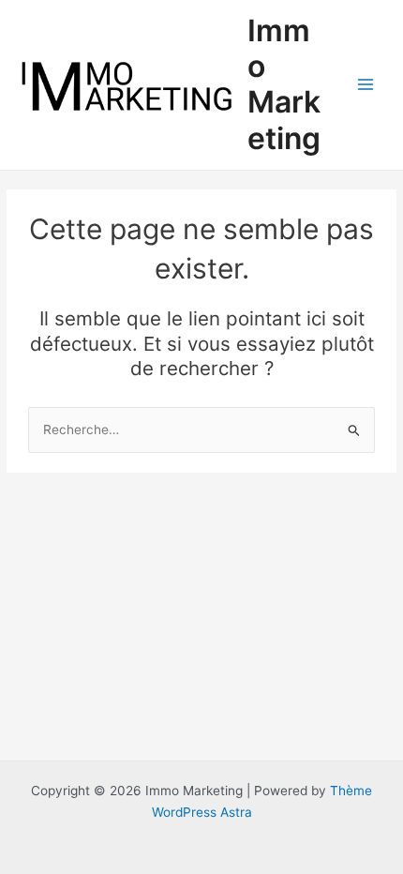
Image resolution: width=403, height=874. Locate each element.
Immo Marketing (284, 84)
